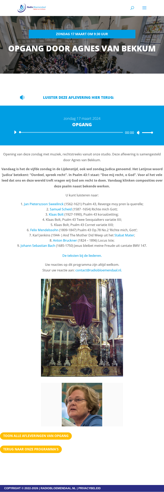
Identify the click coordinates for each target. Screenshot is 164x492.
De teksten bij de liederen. (82, 255)
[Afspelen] (15, 132)
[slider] (146, 132)
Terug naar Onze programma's (31, 449)
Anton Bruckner (65, 240)
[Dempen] (138, 132)
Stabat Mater (124, 235)
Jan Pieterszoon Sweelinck (44, 204)
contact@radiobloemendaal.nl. (98, 270)
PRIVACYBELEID (89, 488)
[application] (82, 132)
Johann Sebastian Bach (38, 245)
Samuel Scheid (61, 209)
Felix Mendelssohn (44, 230)
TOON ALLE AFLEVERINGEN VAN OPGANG (36, 436)
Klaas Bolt (56, 214)
